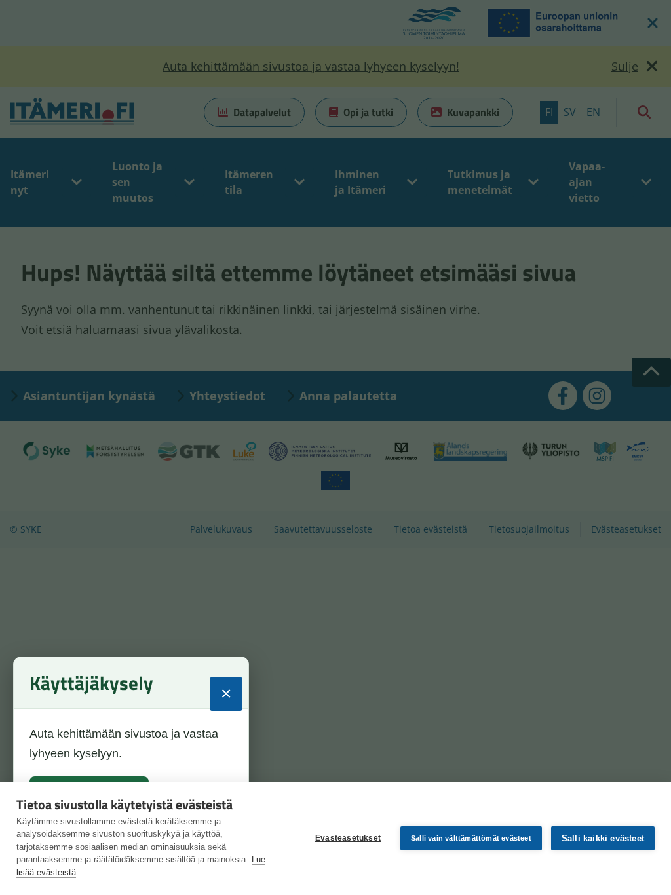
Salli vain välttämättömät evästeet (471, 838)
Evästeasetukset (348, 838)
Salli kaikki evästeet (603, 838)
